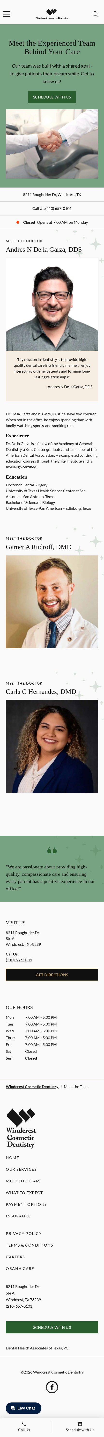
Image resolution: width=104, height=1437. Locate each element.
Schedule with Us (52, 97)
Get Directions (52, 974)
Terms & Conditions (29, 1245)
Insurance (18, 1216)
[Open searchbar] (95, 14)
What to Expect (24, 1192)
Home (12, 1157)
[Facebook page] (52, 1387)
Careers (15, 1256)
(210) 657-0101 (58, 208)
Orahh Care (20, 1268)
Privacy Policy (24, 1233)
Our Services (21, 1169)
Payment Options (26, 1204)
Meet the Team (23, 1180)
